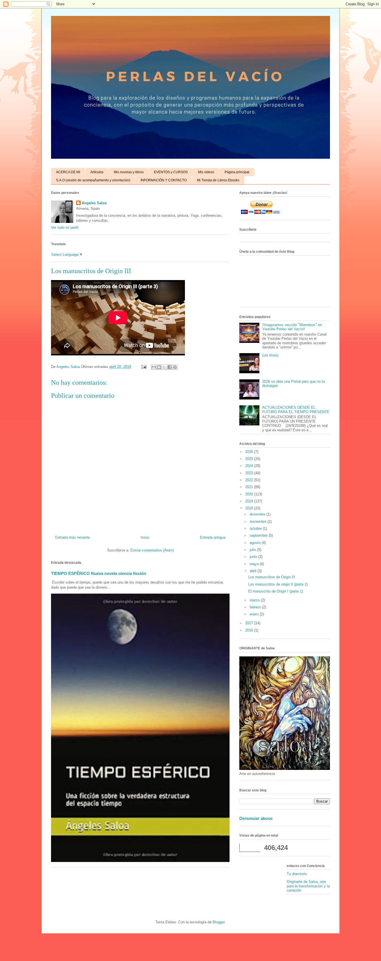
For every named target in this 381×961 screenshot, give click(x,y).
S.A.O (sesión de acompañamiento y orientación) (93, 180)
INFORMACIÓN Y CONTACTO (164, 180)
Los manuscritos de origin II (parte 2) (278, 584)
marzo (255, 600)
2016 (249, 630)
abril (253, 571)
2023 (249, 473)
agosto (256, 543)
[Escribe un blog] (159, 367)
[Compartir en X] (164, 367)
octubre (256, 528)
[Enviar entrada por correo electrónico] (143, 367)
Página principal (237, 172)
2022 (249, 480)
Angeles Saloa (94, 203)
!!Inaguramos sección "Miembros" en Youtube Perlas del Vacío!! (292, 327)
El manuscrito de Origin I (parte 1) (275, 591)
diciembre (258, 514)
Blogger (219, 922)
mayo (255, 564)
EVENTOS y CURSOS (171, 172)
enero (255, 614)
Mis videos (206, 172)
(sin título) (270, 355)
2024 (249, 466)
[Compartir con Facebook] (169, 367)
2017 (249, 623)
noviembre (258, 521)
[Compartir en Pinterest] (175, 367)
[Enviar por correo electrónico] (153, 367)
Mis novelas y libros (129, 172)
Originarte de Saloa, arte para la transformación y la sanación (308, 886)
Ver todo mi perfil (64, 227)
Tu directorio (297, 874)
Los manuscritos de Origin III (271, 577)
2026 (249, 452)
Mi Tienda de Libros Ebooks (218, 180)
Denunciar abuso (256, 818)
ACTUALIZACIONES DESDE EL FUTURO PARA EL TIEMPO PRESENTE (295, 409)
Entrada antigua (212, 537)
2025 (249, 459)
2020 (249, 494)
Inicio (145, 537)
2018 (249, 508)
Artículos (96, 172)
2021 (249, 487)
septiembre (259, 535)
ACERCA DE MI (68, 172)
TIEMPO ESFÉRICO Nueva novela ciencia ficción (98, 573)
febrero (256, 607)
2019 (249, 501)
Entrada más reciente (72, 537)
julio (253, 550)
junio (254, 557)
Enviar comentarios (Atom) (152, 550)
